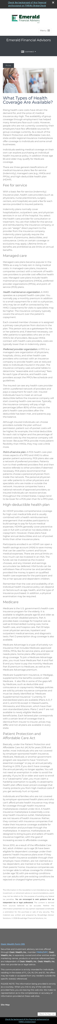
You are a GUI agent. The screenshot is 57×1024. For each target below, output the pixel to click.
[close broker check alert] (53, 2)
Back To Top (45, 1014)
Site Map (5, 1004)
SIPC (45, 952)
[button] (44, 30)
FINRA (40, 952)
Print (8, 65)
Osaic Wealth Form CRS (13, 944)
